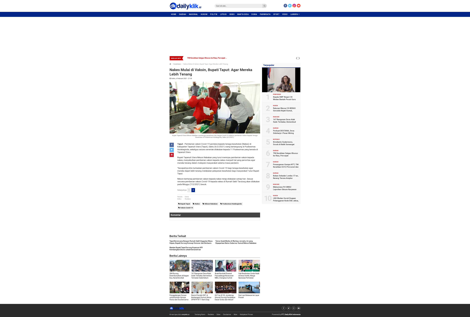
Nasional (193, 14)
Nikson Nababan (211, 204)
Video (285, 14)
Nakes (197, 204)
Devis (187, 197)
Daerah (182, 14)
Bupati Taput (185, 204)
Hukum (204, 14)
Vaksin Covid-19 (186, 208)
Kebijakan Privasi (246, 314)
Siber (219, 314)
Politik (213, 14)
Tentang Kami (199, 314)
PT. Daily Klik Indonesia (291, 314)
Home (173, 14)
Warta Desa (243, 14)
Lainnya (294, 14)
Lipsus (223, 14)
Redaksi (188, 199)
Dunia (254, 14)
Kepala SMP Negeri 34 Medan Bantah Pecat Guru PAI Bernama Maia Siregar (284, 99)
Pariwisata (265, 14)
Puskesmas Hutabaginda (232, 204)
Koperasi (276, 139)
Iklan (235, 314)
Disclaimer (227, 314)
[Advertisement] (235, 35)
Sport (276, 14)
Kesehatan (177, 64)
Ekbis (232, 14)
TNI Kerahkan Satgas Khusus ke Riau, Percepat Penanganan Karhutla (215, 58)
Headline (276, 117)
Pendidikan (277, 94)
